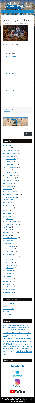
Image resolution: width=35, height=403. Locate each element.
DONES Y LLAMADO (11, 56)
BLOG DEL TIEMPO (10, 327)
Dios (5, 335)
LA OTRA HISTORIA (19, 344)
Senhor (13, 352)
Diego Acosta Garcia (23, 23)
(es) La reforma (7, 208)
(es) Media (6, 210)
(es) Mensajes (7, 213)
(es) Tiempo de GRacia (10, 289)
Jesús (27, 341)
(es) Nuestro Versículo (9, 232)
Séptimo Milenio (17, 3)
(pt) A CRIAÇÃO (8, 292)
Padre (22, 346)
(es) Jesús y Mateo (8, 200)
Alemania (5, 325)
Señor (5, 354)
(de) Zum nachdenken (11, 257)
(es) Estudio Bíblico (9, 191)
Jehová (16, 341)
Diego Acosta (25, 332)
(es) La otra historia (11, 197)
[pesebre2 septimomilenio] (15, 40)
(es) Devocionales (8, 175)
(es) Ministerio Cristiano (10, 221)
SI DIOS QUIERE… (9, 314)
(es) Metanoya (7, 216)
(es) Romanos (7, 284)
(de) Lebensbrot (10, 243)
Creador (18, 329)
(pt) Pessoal (8, 273)
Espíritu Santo (23, 336)
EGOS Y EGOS (10, 73)
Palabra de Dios (28, 346)
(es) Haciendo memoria (10, 194)
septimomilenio (24, 351)
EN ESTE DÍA (11, 336)
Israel (12, 341)
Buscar (5, 131)
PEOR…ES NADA (10, 90)
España (18, 335)
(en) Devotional (7, 145)
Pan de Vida (7, 348)
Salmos (9, 352)
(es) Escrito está (8, 186)
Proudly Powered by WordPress (11, 399)
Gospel (14, 338)
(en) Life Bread (9, 246)
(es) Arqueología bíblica (10, 153)
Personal (13, 348)
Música (12, 346)
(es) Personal (7, 270)
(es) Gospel (8, 229)
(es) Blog (7, 170)
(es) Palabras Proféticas (10, 238)
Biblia (24, 325)
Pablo (19, 346)
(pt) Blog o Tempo (10, 172)
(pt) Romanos (9, 287)
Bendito (19, 325)
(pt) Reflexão (9, 268)
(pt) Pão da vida (10, 251)
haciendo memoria (22, 338)
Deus (25, 329)
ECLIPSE (6, 311)
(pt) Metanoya (9, 219)
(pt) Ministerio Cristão (11, 224)
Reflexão (5, 352)
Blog (27, 325)
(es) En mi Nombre (10, 159)
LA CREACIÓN (9, 344)
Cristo (22, 329)
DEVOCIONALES (11, 332)
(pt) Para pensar (10, 265)
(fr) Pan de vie (9, 249)
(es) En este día (7, 183)
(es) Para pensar (8, 254)
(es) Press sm (7, 279)
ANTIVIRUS (13, 325)
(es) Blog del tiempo (9, 167)
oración (16, 346)
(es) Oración (6, 235)
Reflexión (26, 348)
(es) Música (6, 227)
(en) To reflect (9, 259)
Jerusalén (21, 341)
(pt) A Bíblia (8, 161)
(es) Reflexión (9, 262)
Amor (9, 325)
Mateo (26, 344)
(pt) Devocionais (10, 178)
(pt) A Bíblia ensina (10, 164)
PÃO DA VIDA (20, 348)
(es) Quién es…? (8, 281)
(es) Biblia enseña (8, 156)
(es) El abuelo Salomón (10, 180)
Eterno (9, 338)
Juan (31, 341)
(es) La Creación (8, 205)
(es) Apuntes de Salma (10, 150)
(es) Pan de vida (8, 240)
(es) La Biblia (7, 202)
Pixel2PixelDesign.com (17, 401)
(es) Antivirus (7, 148)
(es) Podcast (7, 276)
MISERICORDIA (6, 346)
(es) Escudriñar (7, 189)
